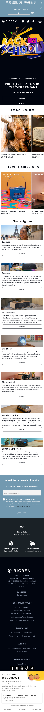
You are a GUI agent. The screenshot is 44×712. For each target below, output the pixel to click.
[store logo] (9, 21)
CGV (28, 610)
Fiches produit (22, 651)
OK (19, 13)
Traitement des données (23, 506)
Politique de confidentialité (21, 614)
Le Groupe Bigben (21, 607)
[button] (19, 103)
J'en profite (22, 99)
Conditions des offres (17, 617)
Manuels (11, 648)
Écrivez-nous (22, 595)
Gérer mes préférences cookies (22, 620)
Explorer (22, 254)
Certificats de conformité (25, 648)
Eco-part (30, 617)
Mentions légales (19, 610)
